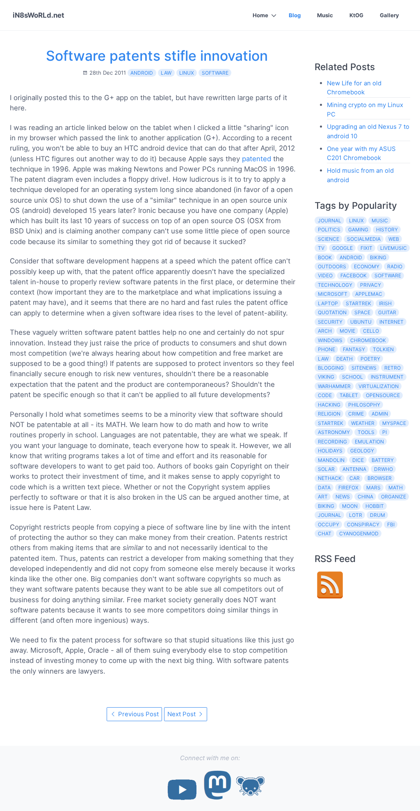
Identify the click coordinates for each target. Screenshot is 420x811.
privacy (370, 285)
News (343, 496)
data (324, 487)
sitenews (364, 368)
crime (356, 414)
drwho (383, 469)
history (387, 229)
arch (325, 331)
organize (393, 496)
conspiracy (363, 524)
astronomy (334, 432)
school (352, 377)
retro (392, 368)
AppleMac (368, 294)
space (362, 312)
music (380, 220)
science (328, 239)
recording (332, 442)
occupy (328, 524)
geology (362, 451)
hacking (329, 405)
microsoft (332, 294)
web (393, 239)
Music (325, 15)
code (325, 395)
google (342, 248)
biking (378, 257)
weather (362, 423)
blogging (331, 368)
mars (373, 487)
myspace (394, 423)
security (330, 322)
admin (380, 414)
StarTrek (330, 423)
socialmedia (364, 239)
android (141, 73)
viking (326, 377)
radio (394, 266)
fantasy (354, 349)
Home (260, 15)
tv (321, 248)
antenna (354, 469)
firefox (348, 487)
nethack (330, 478)
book (325, 257)
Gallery (389, 15)
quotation (332, 312)
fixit (366, 248)
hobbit (374, 506)
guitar (387, 312)
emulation (369, 442)
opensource (383, 395)
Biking (326, 506)
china (365, 496)
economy (366, 266)
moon (350, 506)
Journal (329, 515)
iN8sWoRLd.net (38, 15)
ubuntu (361, 322)
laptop (328, 303)
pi (384, 432)
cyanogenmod (359, 533)
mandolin (331, 460)
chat (324, 533)
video (325, 275)
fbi (391, 524)
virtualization (378, 386)
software (215, 73)
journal (329, 220)
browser (380, 478)
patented (256, 159)
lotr (355, 515)
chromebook (368, 340)
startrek (358, 303)
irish (385, 303)
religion (329, 414)
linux (186, 73)
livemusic (393, 248)
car (354, 478)
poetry (370, 359)
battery (383, 460)
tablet (349, 395)
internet (391, 322)
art (323, 496)
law (166, 73)
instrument (387, 377)
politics (329, 229)
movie (347, 331)
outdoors (332, 266)
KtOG (356, 15)
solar (326, 469)
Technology (335, 285)
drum (377, 515)
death (344, 359)
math (395, 487)
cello (371, 331)
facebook (353, 275)
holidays (330, 451)
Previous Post (137, 714)
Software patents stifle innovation (157, 55)
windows (330, 340)
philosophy (364, 405)
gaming (358, 229)
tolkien (383, 349)
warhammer (334, 386)
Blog (295, 15)
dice (358, 460)
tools (366, 432)
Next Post (182, 714)
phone (326, 349)
